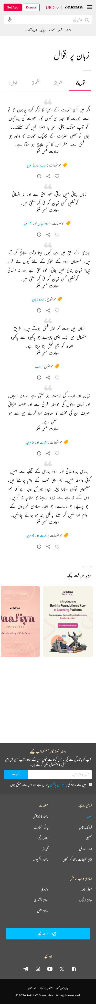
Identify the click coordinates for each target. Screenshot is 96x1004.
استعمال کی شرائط (45, 988)
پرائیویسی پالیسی (58, 784)
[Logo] (74, 8)
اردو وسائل (85, 849)
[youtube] (50, 969)
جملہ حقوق (32, 988)
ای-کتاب (31, 29)
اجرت (43, 442)
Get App (12, 7)
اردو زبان (43, 223)
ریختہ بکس (42, 911)
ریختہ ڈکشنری (41, 900)
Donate (31, 7)
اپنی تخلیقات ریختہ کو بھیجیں (77, 859)
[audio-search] (10, 19)
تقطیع (89, 838)
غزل (12, 83)
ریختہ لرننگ (85, 900)
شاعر (68, 29)
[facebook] (74, 969)
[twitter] (62, 969)
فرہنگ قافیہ (85, 827)
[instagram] (38, 969)
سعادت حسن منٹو (48, 152)
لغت (52, 29)
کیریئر (45, 849)
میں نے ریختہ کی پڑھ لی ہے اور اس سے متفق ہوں (48, 784)
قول (80, 83)
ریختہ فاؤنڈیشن (40, 816)
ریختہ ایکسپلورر (40, 859)
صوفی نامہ (86, 889)
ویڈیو (43, 29)
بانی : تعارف (41, 827)
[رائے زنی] (39, 177)
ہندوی (44, 889)
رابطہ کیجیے (42, 838)
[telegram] (26, 969)
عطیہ (89, 816)
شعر (58, 83)
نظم (35, 83)
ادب (43, 165)
